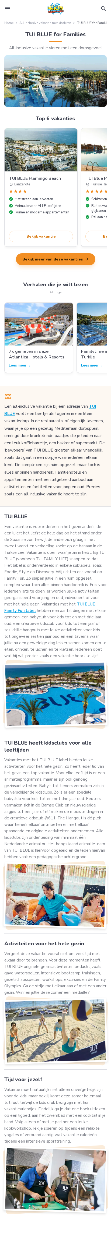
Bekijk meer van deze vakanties (55, 259)
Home (8, 23)
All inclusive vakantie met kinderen (45, 23)
